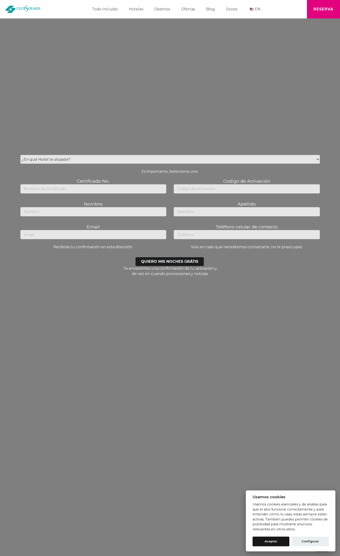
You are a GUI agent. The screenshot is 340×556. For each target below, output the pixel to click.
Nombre (93, 204)
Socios (231, 9)
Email (93, 227)
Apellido (247, 204)
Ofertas (188, 9)
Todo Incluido (105, 9)
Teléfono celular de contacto (247, 227)
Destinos (162, 9)
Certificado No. (93, 181)
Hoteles (136, 9)
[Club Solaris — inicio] (23, 9)
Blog (210, 9)
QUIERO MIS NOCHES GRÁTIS (169, 261)
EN (257, 9)
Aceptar (271, 541)
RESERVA (323, 9)
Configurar (310, 541)
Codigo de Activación (246, 181)
